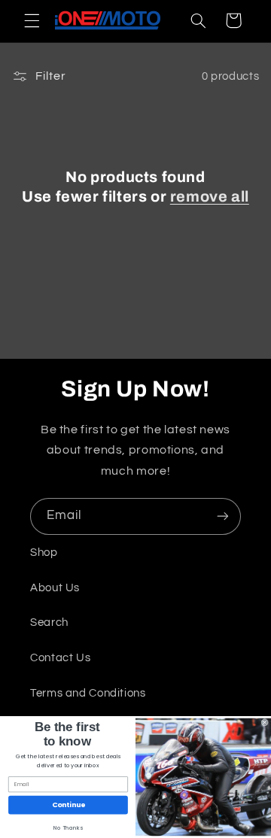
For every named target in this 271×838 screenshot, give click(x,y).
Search (49, 622)
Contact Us (60, 657)
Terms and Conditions (88, 693)
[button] (31, 20)
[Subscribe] (223, 516)
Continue (68, 805)
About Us (55, 588)
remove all (209, 196)
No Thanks (68, 828)
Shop (44, 552)
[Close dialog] (264, 722)
